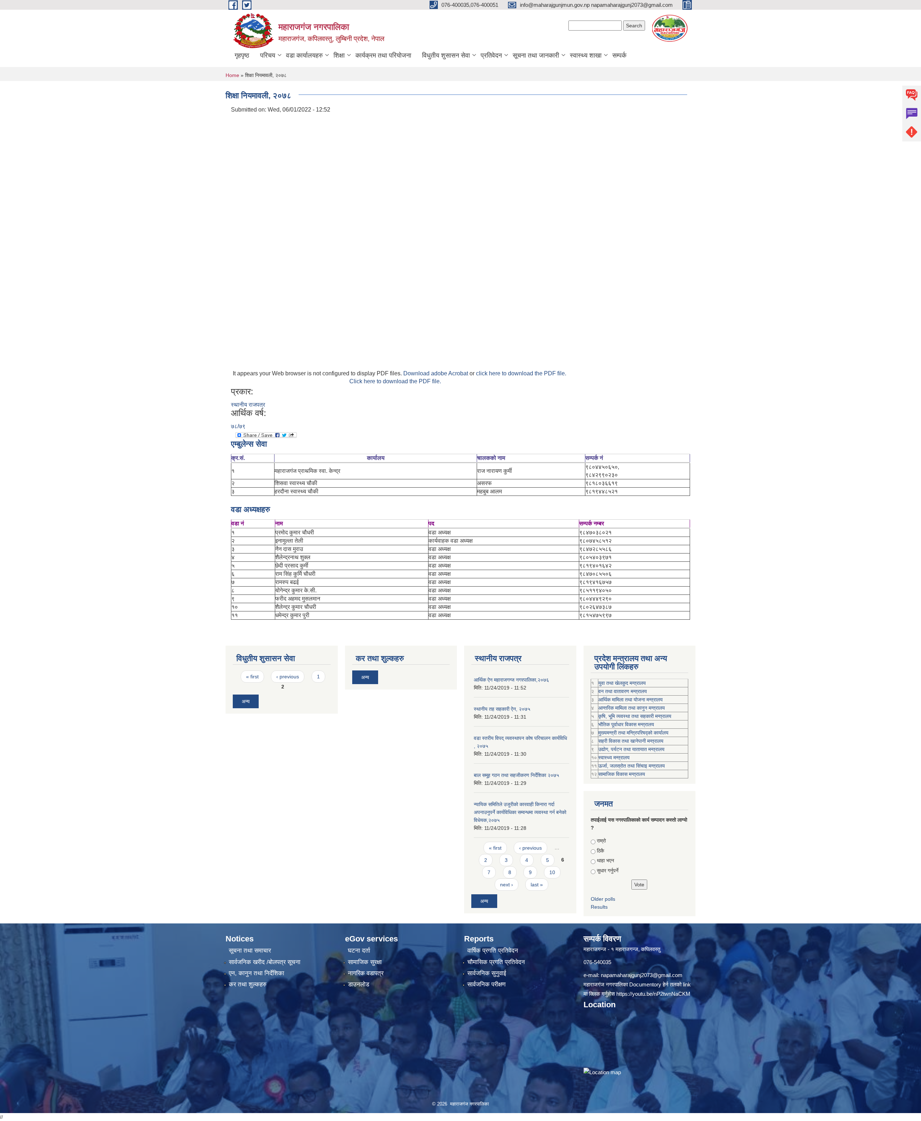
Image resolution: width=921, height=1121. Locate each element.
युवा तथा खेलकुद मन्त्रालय (622, 683)
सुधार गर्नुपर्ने (607, 870)
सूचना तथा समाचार (250, 950)
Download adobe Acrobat (436, 373)
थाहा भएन (605, 860)
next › (506, 884)
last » (537, 884)
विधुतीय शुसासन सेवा (446, 55)
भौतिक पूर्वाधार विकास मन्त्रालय (626, 724)
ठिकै (600, 851)
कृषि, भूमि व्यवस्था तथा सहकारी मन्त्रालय (634, 716)
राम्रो (601, 841)
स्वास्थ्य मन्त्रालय (614, 757)
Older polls (603, 899)
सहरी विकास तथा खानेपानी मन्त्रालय (630, 741)
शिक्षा (339, 55)
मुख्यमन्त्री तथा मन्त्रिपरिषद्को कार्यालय (633, 733)
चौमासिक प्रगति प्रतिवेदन (496, 962)
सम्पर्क (619, 55)
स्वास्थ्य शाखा (586, 55)
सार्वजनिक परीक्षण (486, 984)
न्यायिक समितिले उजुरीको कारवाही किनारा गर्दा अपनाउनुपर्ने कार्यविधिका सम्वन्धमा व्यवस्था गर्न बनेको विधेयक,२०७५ (520, 812)
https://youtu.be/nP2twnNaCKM (653, 994)
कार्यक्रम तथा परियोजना (383, 55)
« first (252, 676)
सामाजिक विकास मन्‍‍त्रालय (621, 774)
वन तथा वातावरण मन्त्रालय (622, 691)
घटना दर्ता (359, 950)
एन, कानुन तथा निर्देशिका (256, 973)
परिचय (267, 55)
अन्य (246, 701)
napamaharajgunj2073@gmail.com (641, 975)
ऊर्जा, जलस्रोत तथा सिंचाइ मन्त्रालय (631, 766)
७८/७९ (238, 426)
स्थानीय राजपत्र (248, 405)
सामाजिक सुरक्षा (365, 962)
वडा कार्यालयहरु (304, 55)
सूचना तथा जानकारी (536, 55)
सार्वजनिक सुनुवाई (486, 973)
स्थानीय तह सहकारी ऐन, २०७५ (502, 709)
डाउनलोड (358, 984)
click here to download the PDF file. (521, 373)
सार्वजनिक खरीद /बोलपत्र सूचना (264, 962)
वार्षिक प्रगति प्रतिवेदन (492, 950)
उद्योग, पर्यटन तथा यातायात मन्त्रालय (631, 749)
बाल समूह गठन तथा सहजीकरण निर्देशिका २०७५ (516, 775)
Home (232, 75)
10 (552, 872)
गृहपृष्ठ (242, 55)
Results (599, 907)
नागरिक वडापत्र (366, 973)
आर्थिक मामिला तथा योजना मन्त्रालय (630, 699)
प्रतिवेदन (491, 55)
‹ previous (287, 676)
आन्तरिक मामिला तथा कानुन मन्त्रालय (631, 708)
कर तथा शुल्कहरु (248, 984)
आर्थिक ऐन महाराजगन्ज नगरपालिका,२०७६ (511, 680)
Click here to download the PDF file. (395, 381)
